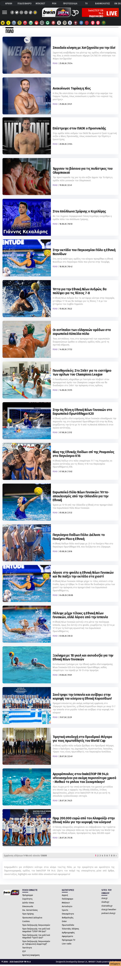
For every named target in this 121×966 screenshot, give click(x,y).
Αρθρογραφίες (68, 932)
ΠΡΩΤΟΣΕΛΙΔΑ (70, 3)
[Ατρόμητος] (20, 23)
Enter (64, 921)
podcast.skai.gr (108, 913)
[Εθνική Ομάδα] (92, 23)
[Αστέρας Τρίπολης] (14, 23)
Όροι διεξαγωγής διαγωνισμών (36, 925)
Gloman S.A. (83, 962)
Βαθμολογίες (67, 917)
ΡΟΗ (54, 3)
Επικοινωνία (27, 906)
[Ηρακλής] (81, 23)
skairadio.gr (107, 905)
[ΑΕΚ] (3, 23)
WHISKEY (91, 962)
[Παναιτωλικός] (53, 23)
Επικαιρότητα (68, 913)
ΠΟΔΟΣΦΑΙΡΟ (24, 3)
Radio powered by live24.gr (108, 962)
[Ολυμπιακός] (36, 23)
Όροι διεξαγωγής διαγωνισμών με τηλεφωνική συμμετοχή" (36, 942)
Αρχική (65, 895)
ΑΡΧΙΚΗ (8, 3)
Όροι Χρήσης (28, 913)
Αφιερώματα (67, 936)
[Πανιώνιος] (87, 23)
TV (86, 3)
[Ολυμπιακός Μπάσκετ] (98, 23)
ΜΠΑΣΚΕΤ (40, 3)
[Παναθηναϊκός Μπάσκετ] (104, 23)
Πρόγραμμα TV (68, 940)
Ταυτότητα (27, 947)
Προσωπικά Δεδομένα (32, 917)
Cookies (26, 921)
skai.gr (104, 898)
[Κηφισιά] (70, 23)
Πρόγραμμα (27, 895)
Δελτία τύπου (28, 902)
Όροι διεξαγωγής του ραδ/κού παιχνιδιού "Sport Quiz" (36, 936)
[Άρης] (8, 23)
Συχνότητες (27, 898)
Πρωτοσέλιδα (68, 925)
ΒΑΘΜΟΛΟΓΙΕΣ (102, 3)
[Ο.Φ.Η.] (42, 23)
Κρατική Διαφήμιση (31, 955)
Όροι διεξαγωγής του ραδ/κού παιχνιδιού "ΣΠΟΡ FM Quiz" (36, 930)
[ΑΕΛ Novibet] (76, 23)
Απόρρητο (115, 963)
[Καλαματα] (64, 23)
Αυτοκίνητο (67, 906)
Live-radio (66, 943)
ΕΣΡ (24, 951)
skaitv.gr (105, 902)
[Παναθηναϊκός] (48, 23)
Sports (65, 910)
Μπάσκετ (66, 902)
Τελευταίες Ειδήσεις (70, 928)
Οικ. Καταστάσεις (30, 910)
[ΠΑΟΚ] (59, 23)
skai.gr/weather (108, 909)
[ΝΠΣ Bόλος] (25, 23)
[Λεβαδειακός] (31, 23)
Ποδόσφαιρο (67, 898)
